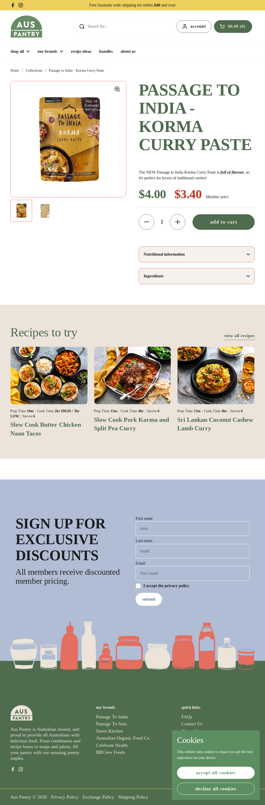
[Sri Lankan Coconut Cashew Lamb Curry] (216, 375)
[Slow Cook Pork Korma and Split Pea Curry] (132, 375)
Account (198, 26)
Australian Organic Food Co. (123, 738)
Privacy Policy (64, 797)
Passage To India (112, 716)
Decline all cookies (215, 788)
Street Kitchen (109, 731)
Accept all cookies (215, 772)
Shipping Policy (133, 797)
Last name (144, 540)
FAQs (186, 716)
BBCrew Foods (110, 752)
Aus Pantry (20, 797)
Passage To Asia (111, 723)
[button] (233, 26)
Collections (34, 70)
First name (144, 518)
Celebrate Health (112, 745)
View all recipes (239, 335)
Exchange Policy (98, 797)
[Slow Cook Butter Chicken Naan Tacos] (49, 375)
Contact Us (191, 723)
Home (14, 70)
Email (140, 563)
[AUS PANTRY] (26, 27)
